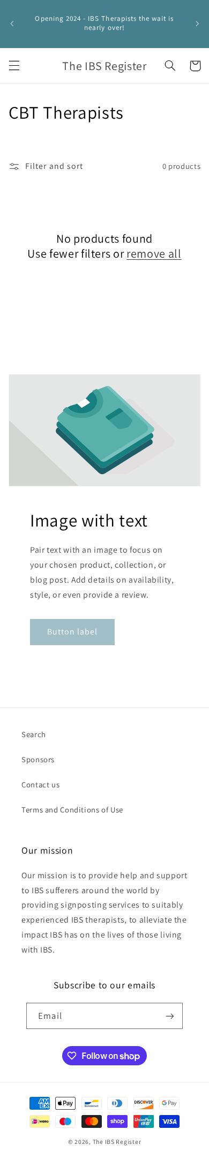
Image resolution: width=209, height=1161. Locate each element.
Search (33, 734)
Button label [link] (72, 631)
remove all (154, 253)
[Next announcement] (197, 23)
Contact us (40, 784)
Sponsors (38, 759)
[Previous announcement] (12, 23)
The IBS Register (117, 1141)
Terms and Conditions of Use (72, 809)
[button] (14, 65)
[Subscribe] (169, 1016)
